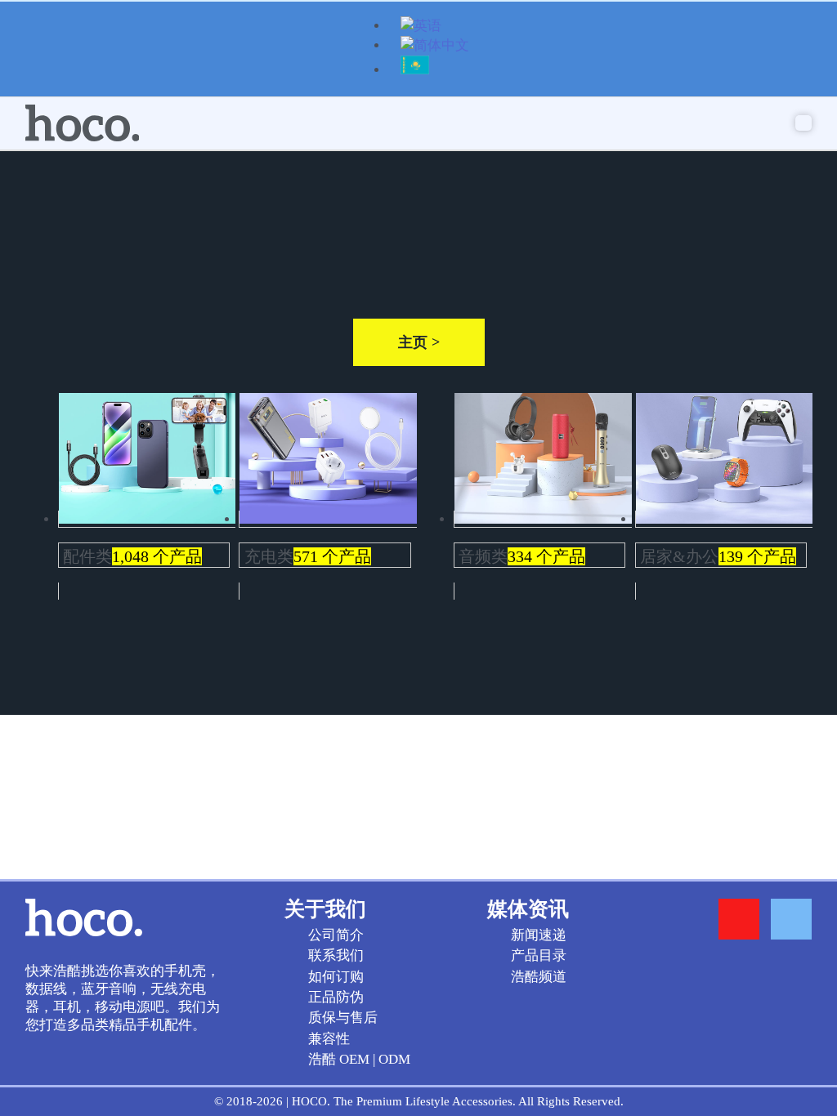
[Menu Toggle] (803, 123)
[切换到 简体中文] (435, 47)
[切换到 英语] (421, 27)
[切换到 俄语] (415, 71)
